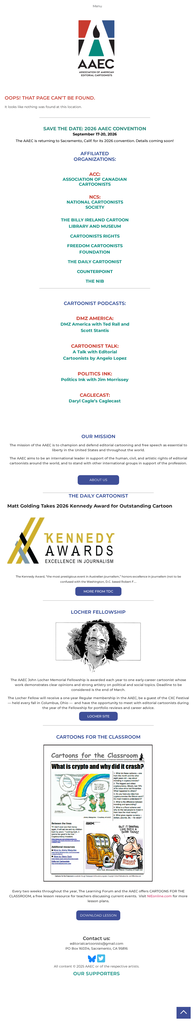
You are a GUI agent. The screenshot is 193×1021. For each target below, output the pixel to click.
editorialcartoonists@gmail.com (96, 943)
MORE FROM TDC (98, 591)
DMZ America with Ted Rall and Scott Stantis (94, 327)
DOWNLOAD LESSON (98, 915)
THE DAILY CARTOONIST (95, 261)
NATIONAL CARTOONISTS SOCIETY (95, 205)
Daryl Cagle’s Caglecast (95, 401)
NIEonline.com (159, 896)
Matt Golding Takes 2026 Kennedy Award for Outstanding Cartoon (89, 506)
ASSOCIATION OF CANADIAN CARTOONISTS (95, 182)
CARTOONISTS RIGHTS (95, 236)
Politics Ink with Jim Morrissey (95, 379)
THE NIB (95, 281)
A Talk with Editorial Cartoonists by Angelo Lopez (95, 355)
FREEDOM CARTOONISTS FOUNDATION (95, 249)
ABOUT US (98, 480)
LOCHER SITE (98, 716)
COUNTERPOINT (95, 271)
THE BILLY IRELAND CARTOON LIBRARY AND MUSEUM (95, 223)
